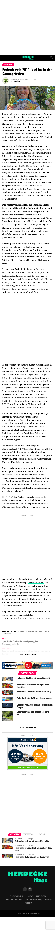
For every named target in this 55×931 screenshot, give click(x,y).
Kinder (39, 631)
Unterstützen (41, 896)
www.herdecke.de (36, 582)
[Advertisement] (27, 27)
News (47, 631)
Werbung (28, 903)
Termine (7, 634)
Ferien (21, 631)
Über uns (48, 899)
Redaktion (16, 81)
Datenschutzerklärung (34, 899)
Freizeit (30, 631)
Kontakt (30, 896)
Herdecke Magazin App (16, 896)
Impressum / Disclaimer (14, 899)
